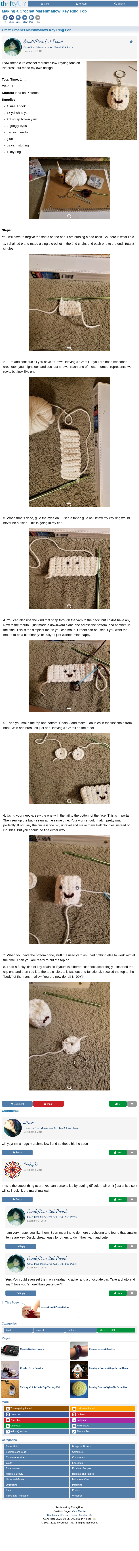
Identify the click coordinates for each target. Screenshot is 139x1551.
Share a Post (83, 1431)
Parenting (77, 1484)
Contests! (15, 1425)
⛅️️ (94, 1518)
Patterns (72, 1330)
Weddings (77, 1495)
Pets (8, 1490)
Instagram (81, 1420)
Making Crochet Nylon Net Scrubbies (108, 1387)
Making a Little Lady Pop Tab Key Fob (40, 1387)
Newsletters (82, 1425)
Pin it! (50, 1104)
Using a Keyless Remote (32, 1349)
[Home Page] (13, 2)
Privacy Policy (69, 1515)
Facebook (15, 1414)
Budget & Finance (81, 1446)
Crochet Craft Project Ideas (55, 1307)
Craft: (36, 30)
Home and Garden (15, 1479)
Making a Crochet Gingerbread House (108, 1368)
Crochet (40, 1330)
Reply (19, 1152)
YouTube (15, 1420)
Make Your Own (80, 1479)
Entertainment (13, 1468)
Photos (76, 1490)
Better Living (12, 1446)
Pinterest (81, 1414)
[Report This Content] (132, 1104)
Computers (78, 1452)
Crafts (9, 1330)
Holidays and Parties (83, 1473)
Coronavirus (78, 1457)
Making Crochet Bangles (102, 1349)
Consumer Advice (15, 1457)
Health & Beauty (14, 1473)
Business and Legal (16, 1452)
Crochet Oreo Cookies (31, 1368)
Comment (19, 1104)
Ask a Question (18, 1431)
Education (77, 1463)
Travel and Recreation (17, 1495)
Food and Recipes (81, 1468)
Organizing (11, 1484)
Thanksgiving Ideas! (19, 1408)
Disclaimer (53, 1515)
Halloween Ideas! (84, 1408)
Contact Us (85, 1515)
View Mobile (79, 1511)
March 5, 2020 (107, 1330)
